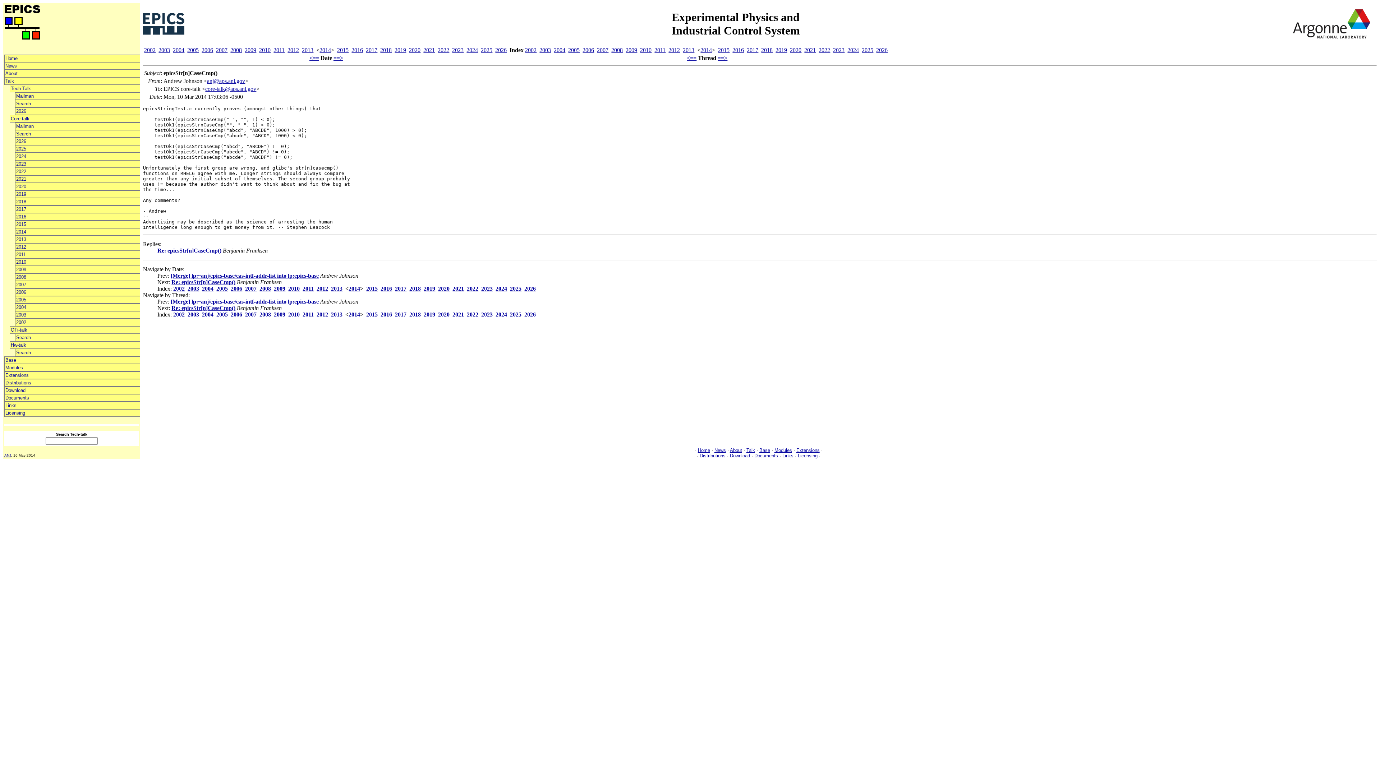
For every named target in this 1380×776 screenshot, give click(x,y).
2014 (21, 232)
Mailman (25, 96)
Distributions (18, 382)
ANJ (7, 455)
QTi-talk (19, 330)
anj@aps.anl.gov (226, 81)
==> (338, 58)
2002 (21, 322)
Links (11, 405)
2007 (21, 284)
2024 (21, 156)
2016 (21, 217)
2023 (21, 164)
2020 (21, 186)
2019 (21, 194)
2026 (21, 111)
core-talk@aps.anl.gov (230, 89)
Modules (14, 367)
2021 (21, 179)
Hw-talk (18, 345)
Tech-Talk (21, 88)
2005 (21, 299)
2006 (21, 292)
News (11, 66)
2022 (21, 171)
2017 (21, 209)
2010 (21, 262)
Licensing (15, 413)
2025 (21, 149)
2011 (21, 254)
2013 (21, 239)
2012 (21, 247)
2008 (21, 277)
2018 (21, 201)
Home (11, 58)
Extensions (17, 375)
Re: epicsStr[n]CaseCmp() (189, 251)
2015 (21, 224)
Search (23, 103)
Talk (9, 81)
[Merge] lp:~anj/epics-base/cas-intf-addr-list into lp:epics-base (245, 276)
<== (314, 58)
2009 (21, 269)
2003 (21, 315)
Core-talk (20, 118)
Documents (17, 398)
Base (10, 360)
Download (15, 390)
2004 (21, 307)
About (11, 73)
